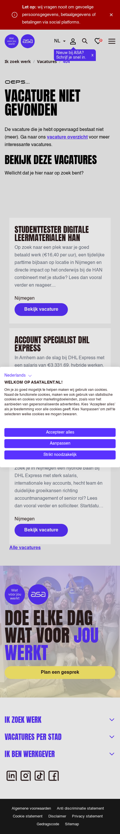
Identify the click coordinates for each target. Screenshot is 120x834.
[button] (18, 375)
